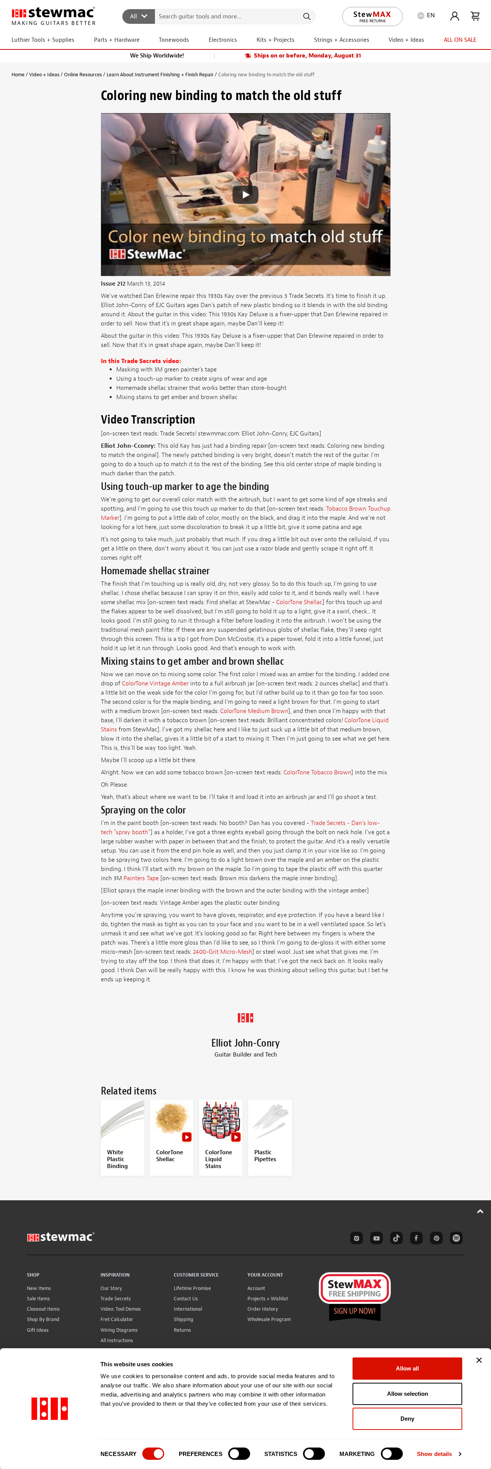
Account (256, 1288)
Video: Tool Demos (121, 1309)
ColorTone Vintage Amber (155, 683)
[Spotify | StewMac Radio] (455, 1239)
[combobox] (219, 16)
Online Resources (83, 74)
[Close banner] (479, 1360)
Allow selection (407, 1393)
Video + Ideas (44, 74)
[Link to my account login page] (454, 16)
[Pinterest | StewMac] (435, 1239)
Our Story (111, 1288)
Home (18, 74)
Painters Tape (141, 878)
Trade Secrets (116, 1298)
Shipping (183, 1319)
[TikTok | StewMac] (395, 1239)
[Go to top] (480, 1211)
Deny (407, 1418)
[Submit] (306, 16)
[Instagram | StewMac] (355, 1239)
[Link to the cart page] (475, 16)
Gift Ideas (38, 1330)
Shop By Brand (43, 1319)
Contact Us (186, 1298)
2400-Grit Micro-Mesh (222, 952)
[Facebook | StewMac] (415, 1239)
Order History (262, 1309)
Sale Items (38, 1298)
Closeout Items (43, 1309)
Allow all (407, 1368)
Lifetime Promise (192, 1288)
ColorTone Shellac (299, 602)
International (188, 1309)
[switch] (239, 1454)
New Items (39, 1288)
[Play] (245, 195)
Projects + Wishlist (267, 1298)
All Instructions (117, 1340)
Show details (434, 1454)
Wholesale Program (269, 1319)
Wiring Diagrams (119, 1330)
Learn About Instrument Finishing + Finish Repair (160, 74)
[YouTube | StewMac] (375, 1239)
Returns (182, 1330)
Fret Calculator (117, 1319)
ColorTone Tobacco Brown (317, 772)
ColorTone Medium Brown (254, 711)
